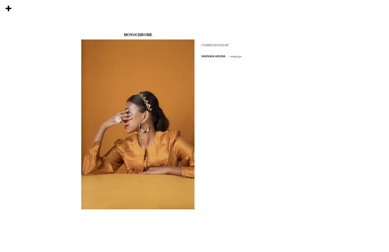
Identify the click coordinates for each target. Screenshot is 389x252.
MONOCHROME (138, 35)
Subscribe (8, 23)
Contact (8, 42)
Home (8, 73)
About (8, 59)
